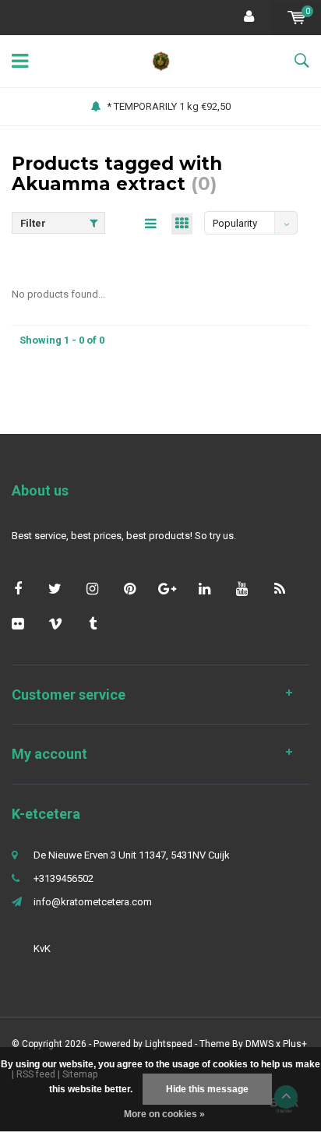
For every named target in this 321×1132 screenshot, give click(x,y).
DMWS (259, 1044)
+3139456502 (63, 878)
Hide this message (207, 1089)
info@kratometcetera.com (93, 902)
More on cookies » (164, 1114)
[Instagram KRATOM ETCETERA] (92, 588)
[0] (296, 17)
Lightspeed (168, 1044)
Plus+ (295, 1044)
